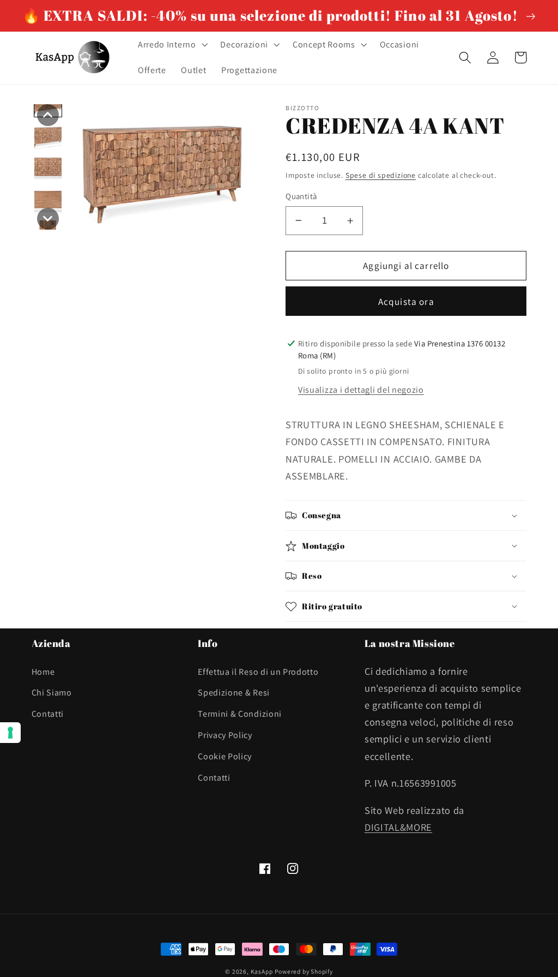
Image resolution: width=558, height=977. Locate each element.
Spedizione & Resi (234, 692)
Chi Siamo (52, 692)
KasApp (262, 971)
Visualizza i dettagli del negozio (361, 389)
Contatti (48, 714)
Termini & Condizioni (240, 714)
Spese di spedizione (380, 175)
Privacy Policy (225, 735)
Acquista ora (406, 301)
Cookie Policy (225, 756)
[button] (171, 45)
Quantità (301, 196)
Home (43, 672)
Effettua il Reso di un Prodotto (258, 672)
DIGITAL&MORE (398, 827)
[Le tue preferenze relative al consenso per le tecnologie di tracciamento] (10, 732)
